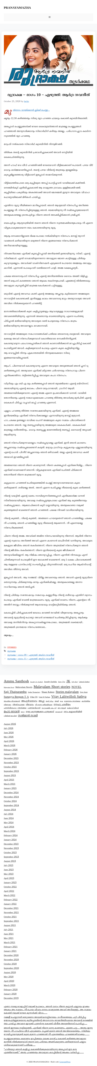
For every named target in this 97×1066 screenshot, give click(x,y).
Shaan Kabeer (48, 692)
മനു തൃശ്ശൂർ (62, 708)
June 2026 (9, 732)
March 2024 (9, 831)
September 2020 (11, 968)
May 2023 (9, 874)
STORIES (11, 647)
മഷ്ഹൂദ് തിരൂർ (73, 708)
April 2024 (9, 827)
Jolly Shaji (75, 682)
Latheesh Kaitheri (84, 682)
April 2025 (9, 780)
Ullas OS (34, 697)
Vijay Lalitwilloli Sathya (68, 697)
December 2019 (11, 998)
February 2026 (11, 750)
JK (68, 681)
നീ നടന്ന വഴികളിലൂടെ (43, 705)
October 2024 (10, 801)
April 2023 (9, 878)
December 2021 (11, 908)
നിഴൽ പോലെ (19, 705)
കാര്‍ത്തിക (86, 701)
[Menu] (48, 17)
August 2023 (10, 861)
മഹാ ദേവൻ (12, 711)
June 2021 (9, 934)
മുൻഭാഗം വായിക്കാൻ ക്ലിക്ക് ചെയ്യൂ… (31, 110)
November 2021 (11, 912)
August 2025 (10, 775)
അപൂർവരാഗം (29, 701)
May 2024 (9, 822)
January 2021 (10, 951)
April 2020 (9, 981)
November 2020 (11, 959)
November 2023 (11, 848)
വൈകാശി (58, 712)
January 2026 (10, 754)
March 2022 (9, 895)
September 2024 (11, 805)
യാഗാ (23, 712)
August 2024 (10, 810)
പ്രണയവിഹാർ (34, 708)
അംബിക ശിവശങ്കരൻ (12, 701)
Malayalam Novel (9, 687)
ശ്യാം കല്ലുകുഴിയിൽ (73, 711)
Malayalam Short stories (52, 687)
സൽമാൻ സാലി (28, 715)
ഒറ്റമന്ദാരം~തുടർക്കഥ (72, 701)
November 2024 (11, 797)
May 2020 (9, 977)
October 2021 (10, 917)
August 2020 (10, 972)
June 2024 (9, 818)
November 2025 (11, 762)
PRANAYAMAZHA (17, 8)
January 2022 (10, 904)
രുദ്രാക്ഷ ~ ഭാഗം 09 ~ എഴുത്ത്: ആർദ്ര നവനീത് (30, 655)
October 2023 (10, 852)
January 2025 (10, 788)
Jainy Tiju (61, 682)
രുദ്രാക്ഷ (11, 651)
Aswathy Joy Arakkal (36, 682)
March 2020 (9, 985)
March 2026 (9, 745)
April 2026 (9, 741)
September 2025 (11, 771)
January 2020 (10, 994)
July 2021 (8, 929)
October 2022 (10, 887)
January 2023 (10, 882)
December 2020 (11, 955)
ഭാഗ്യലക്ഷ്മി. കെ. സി (49, 708)
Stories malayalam (67, 692)
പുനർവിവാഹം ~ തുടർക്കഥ (15, 708)
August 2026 (10, 724)
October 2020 (10, 964)
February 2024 (11, 835)
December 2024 (11, 792)
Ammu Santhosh (16, 681)
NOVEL (76, 687)
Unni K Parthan (44, 697)
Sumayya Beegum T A (16, 697)
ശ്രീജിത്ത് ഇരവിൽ (10, 716)
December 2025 (11, 758)
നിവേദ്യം (30, 704)
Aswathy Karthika (50, 682)
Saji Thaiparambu (15, 692)
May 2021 (9, 938)
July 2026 (8, 728)
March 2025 (9, 784)
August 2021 (10, 925)
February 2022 (11, 899)
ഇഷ (61, 701)
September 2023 (11, 857)
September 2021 (11, 921)
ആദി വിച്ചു (49, 701)
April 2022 (9, 891)
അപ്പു (41, 701)
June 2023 (9, 869)
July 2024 (8, 814)
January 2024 (10, 839)
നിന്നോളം (7, 705)
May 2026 (9, 737)
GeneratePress (64, 1062)
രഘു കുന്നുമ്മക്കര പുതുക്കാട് (40, 711)
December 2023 (11, 844)
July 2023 (8, 865)
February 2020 (11, 989)
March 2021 (9, 942)
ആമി (57, 701)
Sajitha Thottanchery (34, 692)
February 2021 (11, 947)
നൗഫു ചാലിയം (62, 704)
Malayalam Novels (23, 687)
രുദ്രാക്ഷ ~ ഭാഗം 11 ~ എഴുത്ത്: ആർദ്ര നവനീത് (30, 659)
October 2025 (10, 767)
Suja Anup (84, 692)
